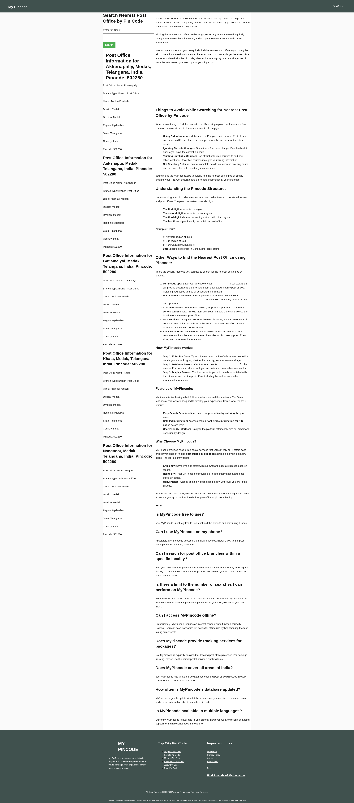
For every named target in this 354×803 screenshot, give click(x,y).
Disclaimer (212, 751)
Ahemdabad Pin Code (174, 761)
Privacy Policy (213, 755)
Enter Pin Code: (112, 30)
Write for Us (212, 761)
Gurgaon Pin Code (172, 751)
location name (220, 283)
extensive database (228, 364)
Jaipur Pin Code (171, 765)
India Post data (145, 800)
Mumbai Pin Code (172, 758)
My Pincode (18, 7)
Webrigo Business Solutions (195, 792)
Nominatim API (160, 800)
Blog (209, 768)
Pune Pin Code (171, 768)
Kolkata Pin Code (172, 755)
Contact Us (212, 758)
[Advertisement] (203, 87)
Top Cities (338, 6)
